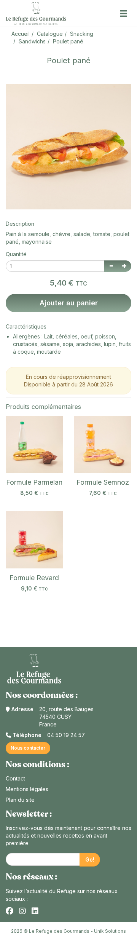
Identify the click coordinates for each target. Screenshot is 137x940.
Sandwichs (32, 41)
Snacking (81, 33)
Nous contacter (28, 748)
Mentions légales (27, 789)
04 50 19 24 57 (66, 735)
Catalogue (50, 33)
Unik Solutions (110, 931)
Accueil (20, 33)
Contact (15, 778)
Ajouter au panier (69, 303)
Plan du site (20, 799)
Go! (89, 859)
